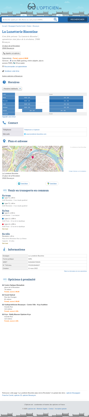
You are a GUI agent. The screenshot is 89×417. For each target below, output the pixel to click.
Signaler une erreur (9, 117)
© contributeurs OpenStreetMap (78, 147)
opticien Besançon (29, 395)
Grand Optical (9, 295)
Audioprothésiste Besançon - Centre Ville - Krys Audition (26, 305)
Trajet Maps (53, 183)
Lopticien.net (44, 9)
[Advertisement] (44, 373)
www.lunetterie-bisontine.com (36, 134)
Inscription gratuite (61, 409)
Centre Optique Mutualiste (14, 285)
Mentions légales (42, 409)
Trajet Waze (24, 183)
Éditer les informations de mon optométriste (75, 271)
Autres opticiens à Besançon (12, 76)
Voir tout (5, 229)
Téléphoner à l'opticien (32, 130)
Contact (51, 409)
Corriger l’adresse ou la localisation (77, 171)
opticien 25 (18, 395)
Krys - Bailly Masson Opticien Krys (17, 314)
